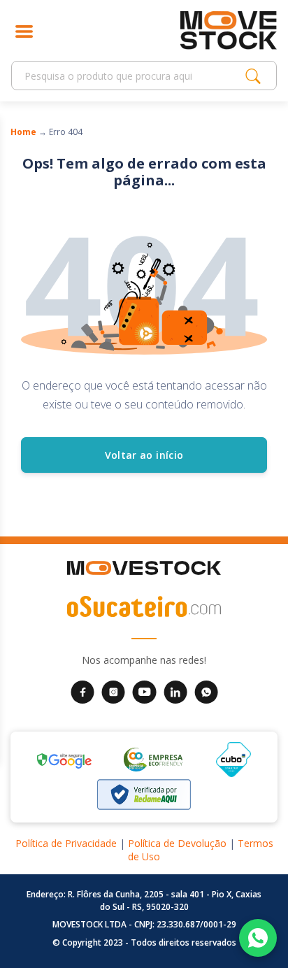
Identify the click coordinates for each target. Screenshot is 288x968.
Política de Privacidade (66, 843)
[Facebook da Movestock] (82, 691)
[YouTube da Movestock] (144, 691)
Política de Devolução (177, 843)
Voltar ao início (144, 455)
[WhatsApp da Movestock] (206, 691)
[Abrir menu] (24, 30)
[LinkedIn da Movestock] (175, 691)
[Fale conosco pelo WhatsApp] (258, 938)
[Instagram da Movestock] (113, 691)
